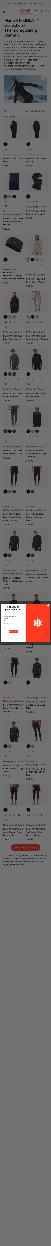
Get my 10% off (13, 631)
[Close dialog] (48, 605)
